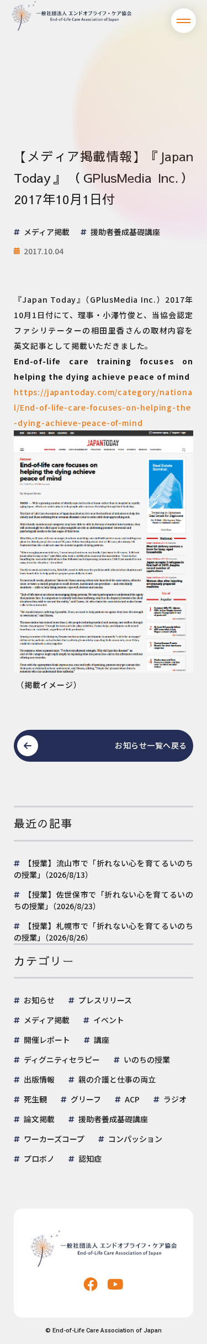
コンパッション (135, 1138)
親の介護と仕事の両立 (117, 1079)
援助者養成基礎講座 (113, 1118)
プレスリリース (105, 1000)
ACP (132, 1099)
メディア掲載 (47, 1019)
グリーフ (86, 1099)
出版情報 (39, 1079)
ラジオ (175, 1099)
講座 (101, 1039)
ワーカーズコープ (54, 1138)
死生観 (35, 1099)
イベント (108, 1019)
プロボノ (39, 1158)
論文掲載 (39, 1118)
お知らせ (39, 1000)
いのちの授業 (147, 1059)
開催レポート (47, 1039)
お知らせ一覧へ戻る (151, 745)
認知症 (90, 1158)
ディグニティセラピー (62, 1059)
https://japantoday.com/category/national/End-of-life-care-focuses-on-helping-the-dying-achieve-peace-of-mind (103, 407)
